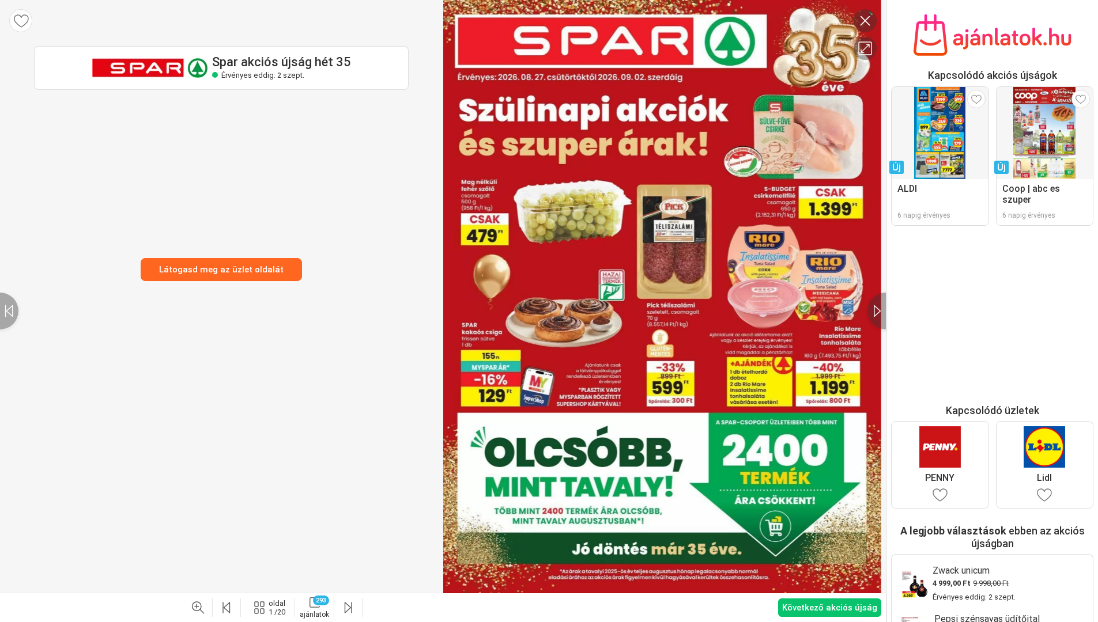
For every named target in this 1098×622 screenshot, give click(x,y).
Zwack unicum (961, 570)
